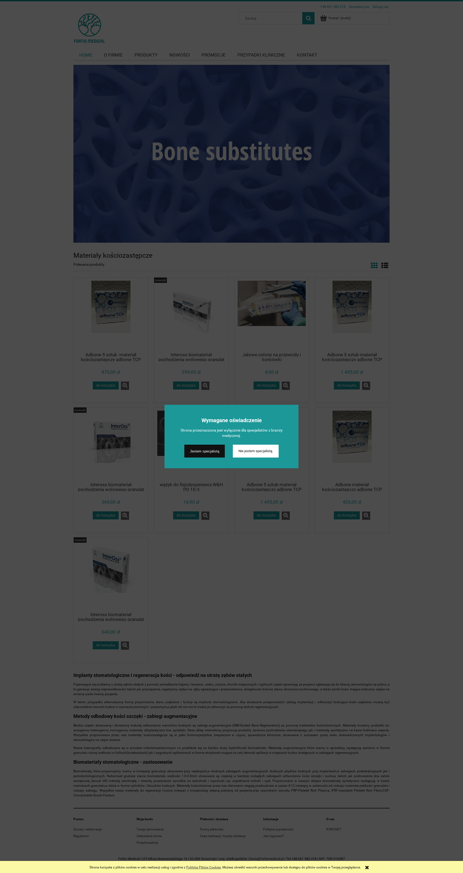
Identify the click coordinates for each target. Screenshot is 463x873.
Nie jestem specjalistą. (255, 451)
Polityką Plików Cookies (203, 867)
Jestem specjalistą (204, 451)
